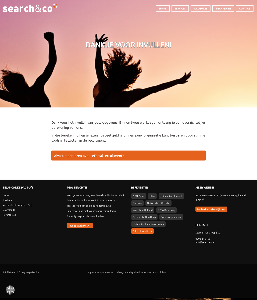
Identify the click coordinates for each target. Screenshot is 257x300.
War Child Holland (143, 209)
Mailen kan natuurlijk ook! (211, 209)
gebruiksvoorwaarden (144, 272)
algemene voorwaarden (101, 272)
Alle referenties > (142, 230)
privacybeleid (123, 272)
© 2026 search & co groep (17, 272)
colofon (162, 272)
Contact (244, 8)
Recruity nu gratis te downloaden (85, 216)
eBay (152, 195)
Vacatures (200, 8)
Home (162, 8)
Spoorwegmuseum (171, 216)
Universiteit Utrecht (158, 202)
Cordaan (137, 202)
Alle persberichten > (80, 225)
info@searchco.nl (205, 242)
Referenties (9, 214)
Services (180, 8)
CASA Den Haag (166, 209)
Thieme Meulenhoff (171, 195)
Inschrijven (223, 8)
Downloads (9, 209)
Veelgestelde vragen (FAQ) (17, 204)
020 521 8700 (215, 195)
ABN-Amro (138, 195)
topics (35, 272)
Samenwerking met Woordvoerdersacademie (91, 210)
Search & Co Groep (30, 7)
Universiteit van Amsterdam (148, 223)
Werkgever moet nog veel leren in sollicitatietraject (95, 195)
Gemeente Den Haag (144, 216)
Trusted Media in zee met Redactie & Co (89, 205)
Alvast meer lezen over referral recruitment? (89, 155)
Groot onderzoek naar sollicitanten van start (91, 200)
